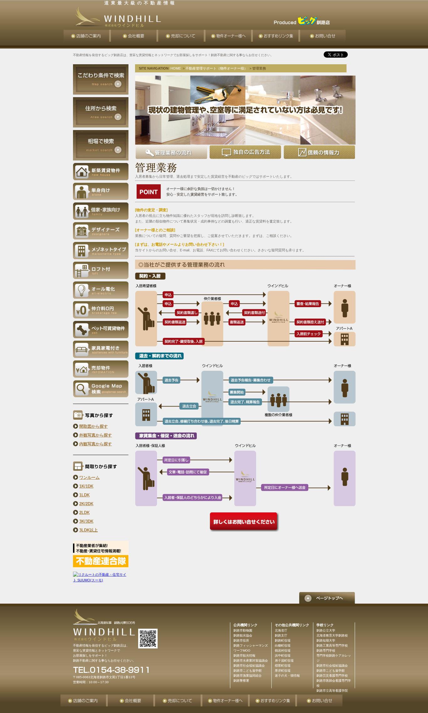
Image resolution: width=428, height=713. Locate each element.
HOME (175, 68)
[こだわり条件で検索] (100, 79)
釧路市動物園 (242, 630)
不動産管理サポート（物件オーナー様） (216, 68)
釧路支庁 (281, 635)
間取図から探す (93, 426)
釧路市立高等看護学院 (332, 690)
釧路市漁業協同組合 (247, 675)
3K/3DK (86, 521)
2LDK (84, 512)
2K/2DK (86, 503)
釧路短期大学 (325, 640)
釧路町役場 (282, 640)
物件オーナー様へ (229, 36)
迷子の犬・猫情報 (287, 675)
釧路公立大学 (325, 630)
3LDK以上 (88, 530)
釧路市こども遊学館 (330, 670)
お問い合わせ (323, 36)
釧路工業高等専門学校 (332, 645)
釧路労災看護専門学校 (332, 675)
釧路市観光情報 (244, 655)
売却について (182, 36)
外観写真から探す (95, 435)
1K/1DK (86, 486)
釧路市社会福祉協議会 (332, 665)
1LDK (84, 495)
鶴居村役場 (282, 650)
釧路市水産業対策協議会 (250, 660)
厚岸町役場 (282, 670)
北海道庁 (281, 630)
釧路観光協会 (242, 635)
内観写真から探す (95, 444)
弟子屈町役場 (284, 660)
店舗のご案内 (87, 36)
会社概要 (134, 36)
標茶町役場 (282, 665)
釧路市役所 (241, 640)
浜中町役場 (282, 655)
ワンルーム (89, 477)
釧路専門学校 (325, 650)
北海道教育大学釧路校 (332, 635)
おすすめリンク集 (276, 36)
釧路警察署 (241, 680)
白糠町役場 (282, 645)
